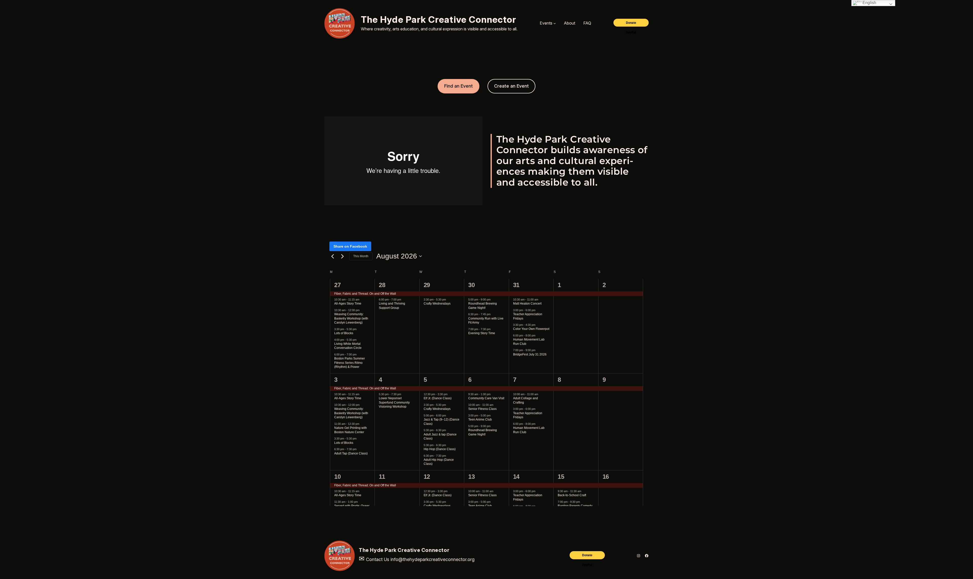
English (869, 3)
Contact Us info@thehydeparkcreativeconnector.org (417, 559)
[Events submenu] (554, 23)
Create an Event (511, 86)
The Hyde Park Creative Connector (438, 19)
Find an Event (458, 86)
